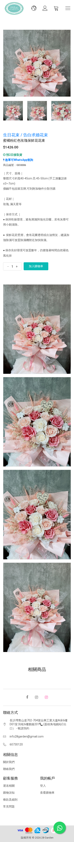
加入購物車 (36, 266)
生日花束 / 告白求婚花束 (25, 134)
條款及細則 (10, 799)
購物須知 (9, 792)
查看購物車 (47, 792)
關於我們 (9, 762)
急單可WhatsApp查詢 (19, 159)
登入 (43, 785)
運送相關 (9, 785)
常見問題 (9, 806)
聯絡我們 (9, 768)
